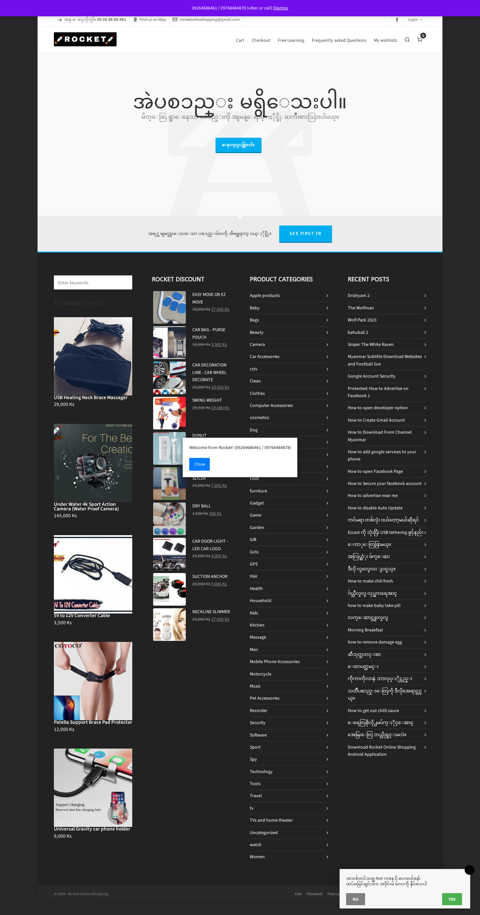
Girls (254, 552)
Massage (258, 637)
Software (258, 735)
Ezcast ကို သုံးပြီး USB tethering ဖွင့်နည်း (386, 532)
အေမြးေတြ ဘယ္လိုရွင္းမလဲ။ (377, 735)
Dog (254, 430)
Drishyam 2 (359, 295)
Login (413, 19)
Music (255, 686)
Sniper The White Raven (371, 344)
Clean (255, 381)
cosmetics (259, 417)
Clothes (257, 393)
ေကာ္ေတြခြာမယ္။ (369, 544)
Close (199, 464)
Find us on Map (152, 19)
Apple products (265, 295)
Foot (254, 478)
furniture (258, 491)
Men (254, 649)
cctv (254, 369)
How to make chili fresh (370, 581)
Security (257, 723)
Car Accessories (265, 356)
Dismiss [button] (280, 8)
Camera (257, 344)
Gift (253, 539)
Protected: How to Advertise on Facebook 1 (378, 392)
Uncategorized (264, 833)
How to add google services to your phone (382, 455)
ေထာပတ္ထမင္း (363, 666)
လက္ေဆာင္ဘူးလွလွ (368, 617)
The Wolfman (361, 308)
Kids (254, 613)
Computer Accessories (271, 405)
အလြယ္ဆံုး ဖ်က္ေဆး (369, 556)
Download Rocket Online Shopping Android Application (382, 750)
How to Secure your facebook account (385, 483)
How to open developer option (378, 408)
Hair (254, 576)
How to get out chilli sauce (373, 710)
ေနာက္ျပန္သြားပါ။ (238, 144)
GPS (254, 564)
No (356, 899)
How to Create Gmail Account (376, 420)
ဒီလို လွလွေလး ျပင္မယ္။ (371, 569)
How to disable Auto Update (375, 508)
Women (257, 857)
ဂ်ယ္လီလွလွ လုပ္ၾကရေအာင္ (372, 593)
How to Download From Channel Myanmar (380, 435)
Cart (298, 893)
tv (252, 808)
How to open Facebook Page (375, 471)
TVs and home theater (271, 820)
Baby (255, 308)
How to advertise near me (373, 495)
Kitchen (257, 625)
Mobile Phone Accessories (275, 662)
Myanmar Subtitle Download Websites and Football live (385, 360)
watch (256, 845)
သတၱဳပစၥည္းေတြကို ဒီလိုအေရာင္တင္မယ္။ (385, 694)
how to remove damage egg (375, 642)
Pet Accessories (265, 698)
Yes (452, 899)
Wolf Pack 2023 (362, 320)
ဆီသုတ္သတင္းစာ (364, 654)
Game (255, 515)
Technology (261, 771)
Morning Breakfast (365, 630)
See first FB (306, 233)
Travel (256, 796)
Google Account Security (371, 376)
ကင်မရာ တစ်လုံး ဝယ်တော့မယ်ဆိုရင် (383, 520)
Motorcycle (260, 674)
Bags (254, 320)
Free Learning (339, 893)
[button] (124, 282)
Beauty (257, 332)
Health (256, 588)
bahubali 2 (358, 332)
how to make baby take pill (374, 605)
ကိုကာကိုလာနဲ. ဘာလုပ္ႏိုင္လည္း (380, 678)
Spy (253, 759)
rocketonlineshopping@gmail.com (209, 19)
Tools (255, 784)
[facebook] (398, 19)
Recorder (258, 710)
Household (260, 600)
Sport (255, 747)
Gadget (257, 503)
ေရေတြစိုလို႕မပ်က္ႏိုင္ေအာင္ (380, 723)
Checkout (315, 893)
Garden (257, 527)
